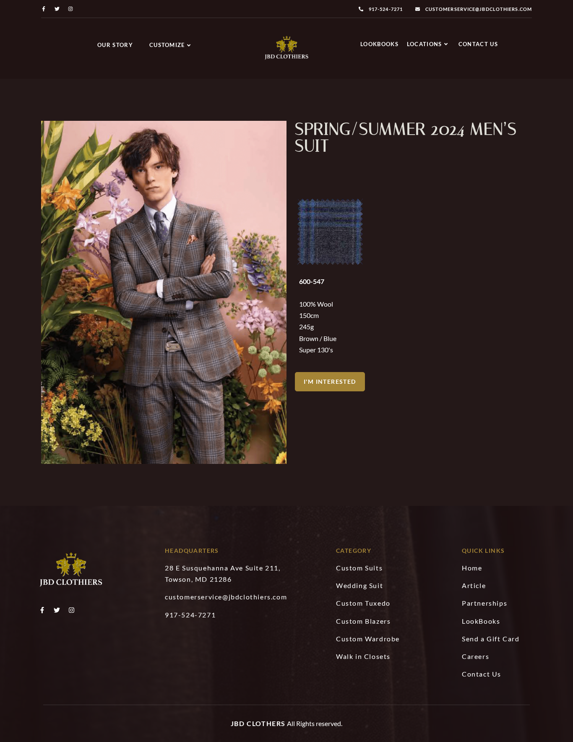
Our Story (115, 45)
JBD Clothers (258, 723)
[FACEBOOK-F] (43, 8)
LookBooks (379, 44)
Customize (167, 45)
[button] (330, 381)
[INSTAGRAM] (70, 8)
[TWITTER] (57, 8)
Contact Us (478, 44)
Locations (424, 44)
